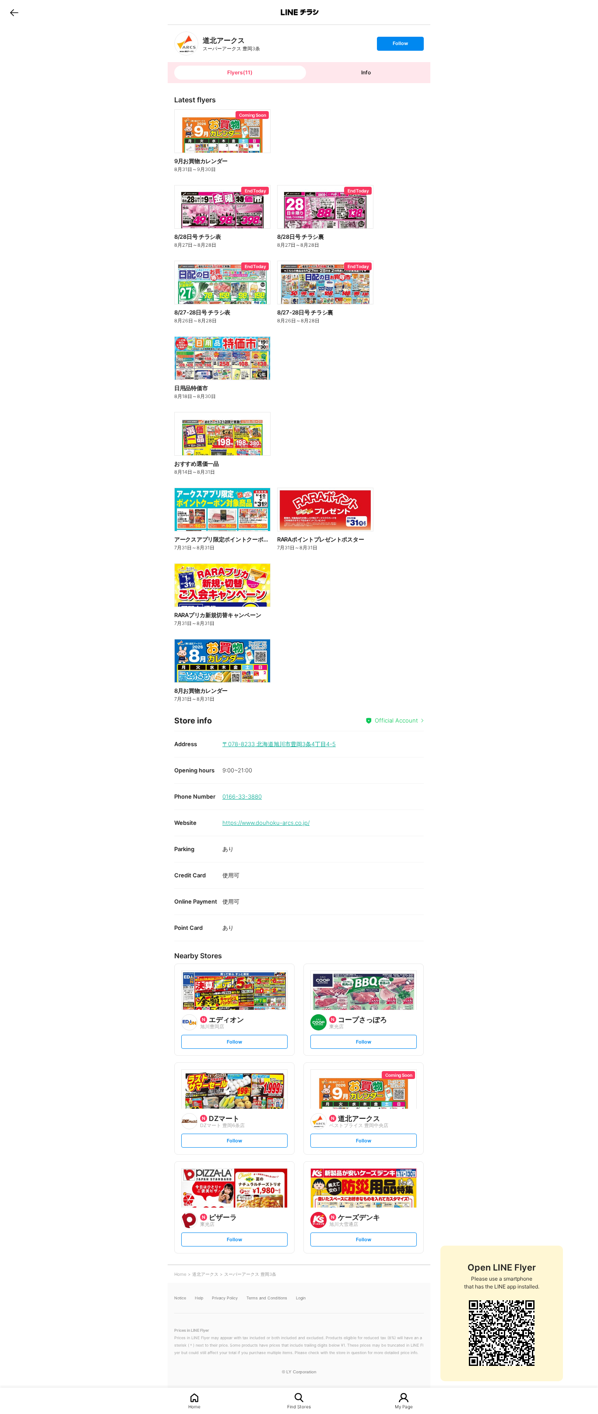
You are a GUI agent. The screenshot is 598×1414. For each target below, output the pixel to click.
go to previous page (14, 12)
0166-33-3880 (242, 796)
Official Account (396, 720)
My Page (404, 1406)
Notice (180, 1298)
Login (301, 1298)
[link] (186, 43)
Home (194, 1406)
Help (199, 1298)
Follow (400, 45)
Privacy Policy (225, 1298)
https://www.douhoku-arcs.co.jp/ (266, 822)
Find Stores (299, 1406)
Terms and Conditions (266, 1298)
